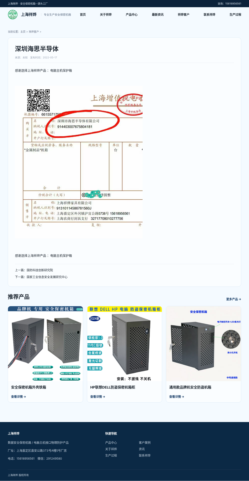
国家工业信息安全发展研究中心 (47, 277)
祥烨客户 (183, 14)
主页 (22, 31)
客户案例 (145, 442)
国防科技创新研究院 (40, 270)
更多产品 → (233, 299)
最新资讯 (158, 14)
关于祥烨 (106, 14)
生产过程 (235, 14)
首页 (83, 14)
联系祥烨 (209, 14)
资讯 (142, 449)
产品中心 (132, 14)
